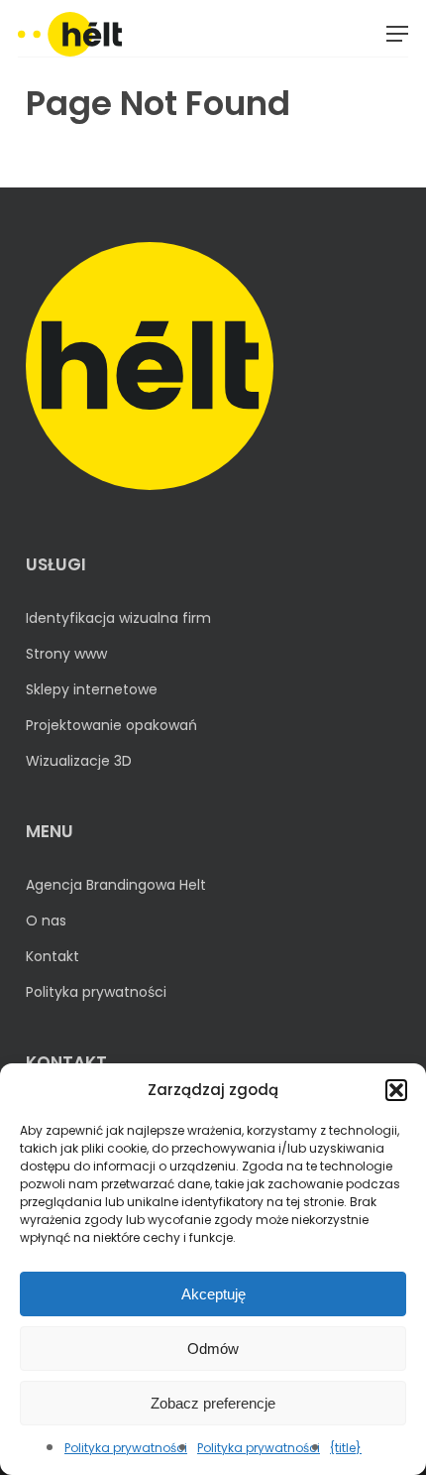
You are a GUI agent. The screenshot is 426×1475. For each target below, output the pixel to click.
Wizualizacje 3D (79, 761)
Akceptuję (213, 1294)
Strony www (66, 654)
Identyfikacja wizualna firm (118, 618)
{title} (346, 1447)
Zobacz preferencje (213, 1403)
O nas (46, 920)
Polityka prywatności (125, 1447)
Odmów (213, 1348)
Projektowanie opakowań (111, 725)
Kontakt (52, 956)
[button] (396, 1090)
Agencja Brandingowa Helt (116, 885)
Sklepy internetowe (92, 689)
